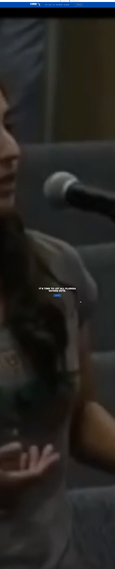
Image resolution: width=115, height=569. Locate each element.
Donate (46, 4)
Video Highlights (66, 4)
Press (54, 4)
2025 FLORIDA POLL (59, 4)
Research (50, 4)
